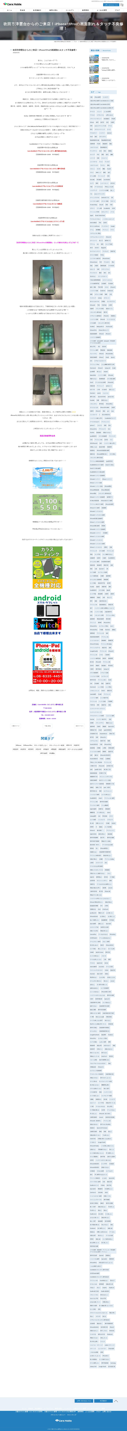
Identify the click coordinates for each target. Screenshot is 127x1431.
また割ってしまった (95, 1356)
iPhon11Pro (93, 1038)
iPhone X (92, 830)
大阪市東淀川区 (110, 1074)
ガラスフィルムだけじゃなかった (98, 1313)
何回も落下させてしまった (105, 1263)
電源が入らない (94, 1338)
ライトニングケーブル (96, 1200)
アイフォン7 (107, 694)
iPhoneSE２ (106, 1356)
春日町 (109, 583)
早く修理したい (110, 1153)
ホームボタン (93, 1031)
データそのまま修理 (100, 382)
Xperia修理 (93, 924)
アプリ (112, 230)
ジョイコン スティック (96, 1345)
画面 (105, 425)
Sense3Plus (93, 934)
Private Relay (93, 205)
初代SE (106, 877)
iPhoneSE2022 (109, 945)
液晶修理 (99, 565)
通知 (108, 165)
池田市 (92, 411)
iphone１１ (109, 386)
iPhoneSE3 (101, 766)
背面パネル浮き (94, 931)
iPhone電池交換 (105, 490)
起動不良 (108, 683)
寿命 (109, 1063)
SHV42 (106, 963)
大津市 (110, 305)
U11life (106, 906)
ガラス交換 (101, 590)
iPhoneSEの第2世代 (105, 755)
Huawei (106, 372)
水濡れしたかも (111, 977)
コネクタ (99, 425)
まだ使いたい (109, 913)
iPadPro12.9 (93, 1214)
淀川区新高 (108, 1221)
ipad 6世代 (107, 787)
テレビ (101, 162)
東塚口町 (110, 605)
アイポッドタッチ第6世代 (96, 1074)
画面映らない (93, 852)
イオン (109, 873)
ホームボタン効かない (96, 981)
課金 (91, 266)
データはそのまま (103, 934)
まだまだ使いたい (94, 1217)
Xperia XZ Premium (102, 1128)
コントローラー (102, 1349)
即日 (91, 129)
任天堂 (103, 1110)
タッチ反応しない (94, 1096)
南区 (96, 137)
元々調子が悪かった (102, 985)
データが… (112, 1232)
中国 (111, 205)
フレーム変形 (93, 1060)
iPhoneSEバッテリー (95, 533)
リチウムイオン (94, 741)
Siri (98, 244)
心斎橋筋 (108, 759)
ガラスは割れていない (96, 1088)
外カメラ (109, 597)
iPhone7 (101, 357)
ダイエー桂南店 (94, 255)
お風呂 (92, 863)
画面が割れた (108, 902)
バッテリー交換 (94, 319)
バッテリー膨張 (102, 375)
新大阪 (105, 1099)
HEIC (105, 273)
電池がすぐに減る (106, 841)
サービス (92, 111)
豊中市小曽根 (109, 1203)
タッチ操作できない (104, 1359)
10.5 (109, 429)
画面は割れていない (95, 1135)
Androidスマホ (105, 197)
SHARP (92, 952)
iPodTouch (105, 909)
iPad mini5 (93, 687)
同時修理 (107, 809)
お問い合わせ (109, 115)
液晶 (104, 411)
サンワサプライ (111, 301)
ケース (109, 129)
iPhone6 (101, 354)
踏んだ (110, 1131)
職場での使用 (93, 1306)
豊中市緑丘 (99, 669)
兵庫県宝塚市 (93, 1131)
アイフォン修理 (94, 350)
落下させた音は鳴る (105, 1124)
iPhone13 (113, 287)
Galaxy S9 (106, 669)
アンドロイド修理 (94, 805)
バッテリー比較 (94, 291)
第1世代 (111, 1056)
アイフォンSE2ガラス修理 (96, 504)
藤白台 (96, 755)
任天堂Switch (93, 938)
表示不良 (109, 1185)
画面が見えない (102, 1207)
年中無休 (111, 920)
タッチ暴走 (93, 583)
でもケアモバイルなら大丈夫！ (98, 1063)
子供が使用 (111, 1349)
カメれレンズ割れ (102, 1038)
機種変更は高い (105, 1085)
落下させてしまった (105, 1078)
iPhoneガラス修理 (94, 508)
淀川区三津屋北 (94, 1203)
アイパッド (93, 623)
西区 (91, 569)
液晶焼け (92, 1128)
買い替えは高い (94, 1341)
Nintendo (111, 1331)
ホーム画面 (93, 176)
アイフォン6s (105, 637)
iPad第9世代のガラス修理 (96, 465)
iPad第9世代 (93, 798)
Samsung (113, 1363)
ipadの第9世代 (107, 730)
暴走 (112, 1225)
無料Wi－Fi (107, 240)
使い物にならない (94, 1085)
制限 (106, 294)
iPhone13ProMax (94, 1146)
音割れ (106, 974)
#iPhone (18, 745)
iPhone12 (98, 411)
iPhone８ (108, 334)
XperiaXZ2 (104, 1259)
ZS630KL (100, 1192)
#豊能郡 (54, 749)
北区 (110, 719)
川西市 (92, 669)
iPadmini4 (110, 1334)
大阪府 (96, 266)
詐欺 (108, 176)
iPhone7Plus (108, 744)
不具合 (102, 255)
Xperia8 (101, 1255)
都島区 (114, 630)
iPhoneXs (106, 316)
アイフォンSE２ (102, 680)
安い (97, 848)
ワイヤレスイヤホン (95, 219)
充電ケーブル (107, 1196)
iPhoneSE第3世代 (94, 1167)
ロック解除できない (108, 554)
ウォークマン (93, 354)
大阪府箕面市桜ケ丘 (104, 1031)
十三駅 (92, 1106)
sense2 (112, 981)
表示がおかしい (104, 1295)
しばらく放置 (102, 1042)
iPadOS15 (102, 291)
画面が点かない (109, 1049)
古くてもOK (111, 949)
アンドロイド (93, 273)
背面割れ (108, 1255)
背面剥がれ (93, 909)
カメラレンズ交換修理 (96, 1071)
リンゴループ (93, 415)
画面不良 (104, 705)
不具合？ (92, 1288)
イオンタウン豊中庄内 (103, 323)
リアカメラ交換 (104, 673)
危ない (92, 1316)
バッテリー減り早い (102, 719)
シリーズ (92, 158)
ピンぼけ (104, 1178)
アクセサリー (93, 133)
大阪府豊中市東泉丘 (104, 1028)
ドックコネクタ (111, 319)
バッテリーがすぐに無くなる (103, 1160)
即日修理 (99, 180)
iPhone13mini (93, 262)
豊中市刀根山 (93, 1028)
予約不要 (100, 287)
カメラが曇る (93, 1042)
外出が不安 (103, 1298)
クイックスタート (102, 276)
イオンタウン (93, 404)
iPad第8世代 (111, 558)
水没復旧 (92, 1171)
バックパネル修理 (94, 1259)
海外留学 (92, 1049)
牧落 (109, 741)
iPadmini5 (92, 1228)
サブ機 (92, 1017)
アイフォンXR (106, 662)
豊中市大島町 (110, 995)
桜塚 (105, 1131)
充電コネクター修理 (95, 1013)
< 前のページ (15, 726)
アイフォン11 (93, 551)
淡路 (112, 565)
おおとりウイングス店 (100, 126)
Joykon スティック (109, 1345)
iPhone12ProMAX (104, 407)
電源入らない (109, 723)
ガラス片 (98, 1316)
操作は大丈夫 (101, 1334)
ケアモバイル (100, 115)
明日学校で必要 (94, 1246)
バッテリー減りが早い (109, 443)
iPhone (92, 122)
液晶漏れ (104, 666)
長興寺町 (111, 1259)
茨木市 (92, 666)
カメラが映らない (106, 795)
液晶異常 (103, 1035)
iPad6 (107, 357)
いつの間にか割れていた (107, 1146)
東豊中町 (104, 587)
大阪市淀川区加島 (109, 1117)
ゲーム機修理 (105, 805)
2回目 (101, 1352)
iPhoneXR (98, 662)
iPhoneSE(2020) (94, 1327)
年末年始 (104, 305)
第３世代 (101, 1214)
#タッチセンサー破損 (57, 745)
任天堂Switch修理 (94, 1273)
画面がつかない (107, 432)
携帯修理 (101, 1284)
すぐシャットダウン (102, 881)
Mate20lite (93, 375)
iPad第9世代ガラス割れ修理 (97, 472)
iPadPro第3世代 (105, 1291)
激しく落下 (93, 1221)
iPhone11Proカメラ (104, 330)
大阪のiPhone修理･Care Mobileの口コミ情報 (101, 101)
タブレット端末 (99, 294)
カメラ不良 (101, 1103)
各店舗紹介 (106, 119)
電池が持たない (104, 931)
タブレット (107, 298)
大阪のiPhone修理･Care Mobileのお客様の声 (101, 108)
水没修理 (104, 283)
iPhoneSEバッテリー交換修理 (97, 529)
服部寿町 (108, 576)
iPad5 (109, 680)
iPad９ (100, 798)
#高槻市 (46, 749)
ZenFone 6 (93, 1192)
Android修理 (93, 967)
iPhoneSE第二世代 (106, 992)
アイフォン (105, 230)
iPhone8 (102, 319)
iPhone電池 (93, 493)
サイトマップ (71, 1415)
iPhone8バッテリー (95, 479)
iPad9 (100, 730)
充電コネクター (100, 823)
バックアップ (93, 190)
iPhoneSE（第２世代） (105, 1114)
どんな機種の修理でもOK (107, 364)
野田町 (103, 526)
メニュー (99, 111)
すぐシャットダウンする (106, 777)
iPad (91, 137)
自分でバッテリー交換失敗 (97, 784)
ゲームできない (111, 1110)
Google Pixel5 (102, 1366)
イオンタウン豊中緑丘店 (104, 493)
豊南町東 (110, 640)
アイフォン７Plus (94, 364)
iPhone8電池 (108, 486)
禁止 (113, 262)
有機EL (92, 1099)
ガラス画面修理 (94, 673)
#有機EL (52, 753)
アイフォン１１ (110, 830)
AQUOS (92, 877)
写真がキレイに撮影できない (97, 873)
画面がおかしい (94, 1331)
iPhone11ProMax (94, 644)
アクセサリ (107, 262)
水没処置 (111, 1164)
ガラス (111, 816)
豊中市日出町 (93, 1255)
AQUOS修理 (93, 809)
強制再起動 (103, 266)
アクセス (92, 115)
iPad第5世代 (93, 590)
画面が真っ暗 (109, 1284)
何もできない (105, 1225)
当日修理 (92, 1323)
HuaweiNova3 (103, 734)
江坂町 (104, 558)
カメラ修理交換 (94, 576)
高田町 (104, 752)
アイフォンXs (93, 605)
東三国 (101, 891)
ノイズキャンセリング (108, 219)
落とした (111, 1149)
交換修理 (92, 558)
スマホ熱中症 (93, 1092)
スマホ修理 (93, 323)
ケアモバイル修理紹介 (96, 316)
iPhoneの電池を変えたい (96, 902)
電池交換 (102, 350)
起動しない (101, 924)
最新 (91, 294)
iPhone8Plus (109, 404)
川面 (101, 744)
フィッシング (101, 176)
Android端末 (93, 223)
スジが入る (93, 1334)
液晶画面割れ (102, 605)
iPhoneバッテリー (107, 479)
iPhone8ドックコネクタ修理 (97, 544)
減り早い (102, 838)
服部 (109, 959)
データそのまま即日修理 (96, 866)
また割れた (103, 916)
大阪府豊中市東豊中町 (105, 852)
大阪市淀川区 (93, 891)
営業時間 (92, 144)
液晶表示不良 (101, 583)
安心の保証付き (106, 415)
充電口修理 (111, 748)
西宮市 (104, 658)
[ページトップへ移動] (116, 1401)
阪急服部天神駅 (94, 906)
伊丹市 (92, 1160)
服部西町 (92, 619)
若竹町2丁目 (110, 766)
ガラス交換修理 (103, 436)
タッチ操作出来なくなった (97, 1153)
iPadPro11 (111, 1288)
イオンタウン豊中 (99, 615)
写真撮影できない (102, 1149)
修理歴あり (99, 877)
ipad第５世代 (98, 769)
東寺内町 (108, 619)
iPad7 (91, 382)
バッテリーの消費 (103, 190)
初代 (101, 443)
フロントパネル (94, 1295)
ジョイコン (106, 393)
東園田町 (92, 597)
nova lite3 (101, 967)
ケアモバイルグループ (100, 361)
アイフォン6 (93, 701)
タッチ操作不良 (104, 698)
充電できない (104, 400)
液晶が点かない (94, 1124)
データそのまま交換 (107, 845)
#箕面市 (15, 749)
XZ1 (91, 361)
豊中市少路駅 (110, 838)
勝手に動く (93, 397)
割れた (100, 1210)
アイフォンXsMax (109, 859)
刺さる (104, 1316)
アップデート (93, 151)
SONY (91, 999)
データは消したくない (96, 959)
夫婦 (98, 269)
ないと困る (93, 1309)
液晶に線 (98, 1239)
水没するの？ (107, 1045)
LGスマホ (92, 389)
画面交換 (92, 386)
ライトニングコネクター (96, 970)
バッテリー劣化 (99, 612)
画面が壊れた (93, 859)
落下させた (104, 1053)
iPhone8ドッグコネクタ (96, 511)
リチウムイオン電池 (95, 233)
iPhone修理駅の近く (102, 454)
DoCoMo (92, 180)
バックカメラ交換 (94, 676)
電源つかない (93, 379)
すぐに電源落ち (94, 1157)
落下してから (103, 1331)
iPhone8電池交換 (94, 490)
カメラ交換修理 (105, 988)
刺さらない (108, 1020)
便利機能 (98, 230)
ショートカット (104, 183)
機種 (112, 154)
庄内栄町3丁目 (94, 734)
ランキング (93, 298)
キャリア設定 (109, 244)
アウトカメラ (102, 429)
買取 (103, 154)
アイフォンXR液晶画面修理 (97, 461)
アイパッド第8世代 (95, 1178)
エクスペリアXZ (94, 927)
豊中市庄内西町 (104, 802)
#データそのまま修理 (75, 749)
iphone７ (92, 425)
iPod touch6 (109, 326)
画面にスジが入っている (96, 870)
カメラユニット (108, 791)
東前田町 (110, 658)
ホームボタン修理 (94, 562)
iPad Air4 (92, 393)
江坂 (104, 1182)
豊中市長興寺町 (109, 1323)
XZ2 (106, 863)
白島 (91, 612)
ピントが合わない (94, 992)
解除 (104, 172)
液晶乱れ (92, 1232)
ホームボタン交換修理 (96, 579)
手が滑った (111, 1207)
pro (108, 411)
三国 (105, 959)
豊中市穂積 (106, 1200)
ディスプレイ (105, 226)
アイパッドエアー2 (95, 648)
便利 (102, 244)
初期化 (110, 151)
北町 (97, 737)
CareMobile (107, 208)
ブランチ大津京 (100, 309)
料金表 (113, 119)
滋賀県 (92, 309)
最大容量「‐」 (100, 830)
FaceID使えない (104, 1280)
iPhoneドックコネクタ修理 (97, 536)
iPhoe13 (112, 1327)
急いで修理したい (94, 920)
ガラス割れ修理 (111, 379)
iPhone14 (108, 237)
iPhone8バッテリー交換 (96, 486)
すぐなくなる (93, 1284)
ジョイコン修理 (110, 716)
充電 (98, 400)
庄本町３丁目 (102, 773)
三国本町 (107, 655)
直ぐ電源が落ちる (94, 1225)
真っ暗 (92, 823)
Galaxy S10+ (93, 1366)
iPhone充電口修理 (94, 526)
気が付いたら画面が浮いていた (98, 1024)
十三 (111, 440)
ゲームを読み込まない (105, 938)
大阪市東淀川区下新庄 (108, 1013)
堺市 (91, 126)
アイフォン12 (100, 633)
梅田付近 (92, 454)
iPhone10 (110, 651)
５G (91, 194)
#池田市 (76, 745)
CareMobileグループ (110, 418)
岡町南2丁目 (93, 730)
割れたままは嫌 (100, 1017)
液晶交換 (92, 565)
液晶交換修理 (93, 357)
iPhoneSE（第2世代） (95, 1121)
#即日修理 (43, 753)
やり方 (98, 169)
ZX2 (91, 683)
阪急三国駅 (93, 1010)
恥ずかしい (101, 1235)
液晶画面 (110, 834)
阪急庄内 (113, 970)
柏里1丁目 (102, 741)
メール (112, 212)
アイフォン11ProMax (106, 644)
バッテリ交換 (102, 701)
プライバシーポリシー (96, 119)
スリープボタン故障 (95, 1182)
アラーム (92, 244)
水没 (100, 151)
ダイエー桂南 (105, 201)
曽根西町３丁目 (110, 784)
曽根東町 (104, 640)
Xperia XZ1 (111, 726)
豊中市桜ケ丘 (93, 791)
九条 (96, 569)
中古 (98, 154)
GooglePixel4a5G (94, 1035)
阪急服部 (100, 1221)
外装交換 (110, 1024)
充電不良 (101, 809)
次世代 (105, 223)
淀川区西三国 (111, 1366)
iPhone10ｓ (103, 737)
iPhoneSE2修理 (109, 504)
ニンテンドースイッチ (96, 712)
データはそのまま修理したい (104, 884)
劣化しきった (103, 1338)
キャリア (92, 154)
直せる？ (112, 1280)
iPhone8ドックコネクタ (96, 540)
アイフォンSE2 (98, 440)
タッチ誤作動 (108, 827)
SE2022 (113, 823)
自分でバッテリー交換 (105, 780)
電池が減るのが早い (95, 888)
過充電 (104, 888)
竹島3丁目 (111, 734)
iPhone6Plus (93, 1263)
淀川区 (106, 440)
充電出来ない (106, 1302)
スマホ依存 (111, 266)
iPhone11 (100, 368)
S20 (99, 816)
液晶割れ (92, 450)
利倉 (102, 683)
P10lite (103, 1185)
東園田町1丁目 (93, 777)
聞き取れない (93, 977)
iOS (112, 197)
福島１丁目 (99, 787)
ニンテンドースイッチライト (97, 709)
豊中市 (105, 312)
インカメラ (112, 1099)
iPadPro (105, 1288)
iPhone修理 (98, 97)
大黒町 (102, 576)
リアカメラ (110, 820)
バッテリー (102, 133)
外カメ (98, 1288)
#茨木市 (38, 749)
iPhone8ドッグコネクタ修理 (97, 515)
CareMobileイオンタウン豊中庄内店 (99, 1270)
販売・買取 (93, 287)
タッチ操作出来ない (108, 1239)
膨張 (110, 881)
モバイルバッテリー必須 (105, 1081)
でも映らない (106, 1135)
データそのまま (99, 187)
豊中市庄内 (93, 680)
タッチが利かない (94, 956)
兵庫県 (106, 594)
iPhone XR (107, 891)
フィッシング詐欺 (94, 212)
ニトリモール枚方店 (95, 258)
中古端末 (110, 283)
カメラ (92, 183)
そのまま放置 (100, 1171)
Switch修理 (93, 694)
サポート (113, 201)
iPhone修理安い (104, 848)
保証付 (102, 945)
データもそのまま (100, 1106)
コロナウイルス (94, 147)
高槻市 (97, 666)
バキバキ (104, 956)
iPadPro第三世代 (94, 1291)
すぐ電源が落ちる (94, 1110)
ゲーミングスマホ (94, 197)
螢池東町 (100, 594)
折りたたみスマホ (94, 301)
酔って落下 (93, 1207)
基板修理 (105, 144)
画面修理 (109, 447)
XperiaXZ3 (93, 1189)
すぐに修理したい (94, 1363)
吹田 (91, 769)
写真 (91, 187)
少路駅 (101, 859)
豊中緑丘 (101, 404)
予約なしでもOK (109, 187)
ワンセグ (107, 162)
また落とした (111, 916)
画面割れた (98, 1099)
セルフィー (93, 1103)
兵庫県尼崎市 (93, 1117)
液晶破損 (98, 432)
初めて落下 (100, 974)
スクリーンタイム (107, 280)
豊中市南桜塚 (105, 1363)
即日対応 (110, 666)
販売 (107, 154)
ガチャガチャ (102, 137)
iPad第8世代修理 (106, 562)
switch (99, 393)
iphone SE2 (111, 397)
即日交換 (105, 816)
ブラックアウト (100, 723)
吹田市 (98, 558)
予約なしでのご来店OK (96, 762)
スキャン (92, 169)
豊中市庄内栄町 (102, 1010)
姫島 (110, 648)
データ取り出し (101, 812)
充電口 (105, 547)
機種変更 (92, 812)
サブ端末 (112, 877)
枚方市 (102, 122)
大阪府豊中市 (108, 612)
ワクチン (102, 165)
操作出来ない (102, 834)
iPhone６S (101, 1067)
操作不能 (102, 1157)
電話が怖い (112, 1313)
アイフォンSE (107, 1121)
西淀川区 (104, 648)
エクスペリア (99, 863)
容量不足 (113, 251)
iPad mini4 (93, 368)
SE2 (99, 346)
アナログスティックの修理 (97, 716)
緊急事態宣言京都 (106, 140)
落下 (91, 608)
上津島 (104, 748)
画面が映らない (107, 855)
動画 (97, 183)
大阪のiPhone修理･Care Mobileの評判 (100, 104)
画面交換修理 (93, 780)
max (112, 411)
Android (109, 133)
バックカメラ (101, 820)
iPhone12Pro (93, 429)
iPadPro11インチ (94, 1185)
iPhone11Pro (93, 330)
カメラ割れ (93, 949)
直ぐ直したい (105, 1243)
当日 (107, 122)
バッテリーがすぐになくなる (97, 995)
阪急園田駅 (104, 920)
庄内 (91, 440)
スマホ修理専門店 (94, 283)
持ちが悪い (110, 1106)
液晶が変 (99, 1045)
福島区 (92, 787)
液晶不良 (110, 752)
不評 (100, 262)
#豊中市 (69, 745)
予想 (98, 305)
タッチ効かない (107, 1002)
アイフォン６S (94, 1280)
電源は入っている (94, 1056)
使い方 (101, 240)
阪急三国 (109, 1182)
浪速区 (98, 597)
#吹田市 (23, 749)
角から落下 (106, 1088)
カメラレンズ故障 (102, 572)
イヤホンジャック (94, 691)
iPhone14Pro (93, 626)
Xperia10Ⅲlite (102, 397)
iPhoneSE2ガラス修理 (106, 501)
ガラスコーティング (100, 129)
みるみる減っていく (95, 1302)
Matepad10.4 (100, 326)
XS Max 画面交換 (94, 501)
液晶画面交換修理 (94, 637)
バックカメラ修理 (94, 795)
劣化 (99, 1309)
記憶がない (93, 1149)
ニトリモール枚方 (94, 201)
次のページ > (79, 726)
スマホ (101, 655)
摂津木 (92, 1239)
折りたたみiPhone (94, 226)
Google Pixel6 (101, 1142)
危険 (100, 1092)
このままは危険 (94, 1352)
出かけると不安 (94, 1298)
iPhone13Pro (107, 623)
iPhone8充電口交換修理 (96, 518)
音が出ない (93, 276)
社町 (91, 755)
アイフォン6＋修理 (109, 798)
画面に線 (110, 1228)
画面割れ (113, 316)
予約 (100, 223)
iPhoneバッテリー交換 (96, 483)
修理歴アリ (110, 497)
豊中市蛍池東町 (94, 838)
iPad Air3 (92, 974)
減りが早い (93, 346)
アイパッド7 (112, 436)
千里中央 (92, 705)
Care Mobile (107, 180)
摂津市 (92, 827)
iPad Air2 (107, 630)
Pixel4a (92, 432)
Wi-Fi (91, 248)
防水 (105, 151)
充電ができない (105, 1167)
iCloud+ (101, 205)
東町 (110, 587)
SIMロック (98, 172)
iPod (99, 909)
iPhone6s (110, 375)
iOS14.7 (97, 248)
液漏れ (101, 827)
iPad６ (103, 691)
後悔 (109, 1042)
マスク (92, 172)
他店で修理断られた (104, 1060)
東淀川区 (106, 565)
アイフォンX (103, 651)
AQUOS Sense (99, 952)
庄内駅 (108, 823)
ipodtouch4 (93, 913)
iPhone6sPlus (93, 630)
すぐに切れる (93, 1081)
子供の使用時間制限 (95, 280)
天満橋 (98, 748)
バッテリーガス (108, 1092)
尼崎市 (112, 594)
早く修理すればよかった (101, 1174)
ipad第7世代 (109, 461)
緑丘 (91, 615)
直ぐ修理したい (102, 1228)
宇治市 (98, 144)
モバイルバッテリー (95, 251)
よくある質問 (107, 111)
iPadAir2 (92, 326)
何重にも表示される (102, 1232)
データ (110, 126)
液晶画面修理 (93, 334)
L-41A (98, 389)
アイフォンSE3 (94, 802)
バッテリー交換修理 (95, 337)
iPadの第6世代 (94, 759)
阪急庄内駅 (102, 447)
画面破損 (107, 870)
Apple (91, 215)
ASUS (106, 1192)
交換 (111, 547)
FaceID (109, 169)
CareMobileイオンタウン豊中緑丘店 (99, 1277)
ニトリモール (93, 162)
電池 (91, 554)
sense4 (110, 888)
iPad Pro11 (104, 1056)
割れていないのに (94, 1053)
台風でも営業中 (111, 1157)
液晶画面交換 (93, 773)
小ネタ (106, 287)
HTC (101, 906)
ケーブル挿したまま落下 (96, 1020)
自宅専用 (92, 881)
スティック (93, 1349)
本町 (98, 705)
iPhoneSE (92, 305)
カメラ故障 (93, 572)
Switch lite (93, 1139)
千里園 (101, 630)
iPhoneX (101, 334)
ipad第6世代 (93, 436)
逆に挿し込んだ (94, 945)
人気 (110, 294)
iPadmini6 (110, 291)
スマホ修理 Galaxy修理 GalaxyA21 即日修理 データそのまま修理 (103, 342)
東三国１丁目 (107, 769)
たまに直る (102, 977)
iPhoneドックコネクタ (96, 547)
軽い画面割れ (93, 1359)
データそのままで (94, 422)
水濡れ (106, 970)
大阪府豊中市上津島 (95, 1002)
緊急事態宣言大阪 (94, 140)
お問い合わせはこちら (111, 5)
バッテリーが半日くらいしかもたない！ (100, 898)
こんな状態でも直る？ (96, 1266)
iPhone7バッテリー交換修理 (97, 497)
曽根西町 (106, 579)
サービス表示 (109, 967)
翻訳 (100, 273)
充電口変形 (109, 1017)
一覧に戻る (47, 726)
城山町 (108, 590)
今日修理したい (109, 1189)
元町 (104, 597)
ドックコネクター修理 (96, 1196)
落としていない (102, 949)
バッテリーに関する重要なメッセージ (104, 608)
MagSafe (103, 248)
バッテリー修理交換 (95, 658)
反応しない (112, 389)
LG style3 (104, 389)
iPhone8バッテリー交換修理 (97, 475)
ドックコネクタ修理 (95, 752)
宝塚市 (98, 726)
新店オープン (109, 309)
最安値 (92, 848)
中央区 (101, 759)
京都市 (112, 122)
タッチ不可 (104, 1164)
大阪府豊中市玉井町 (104, 1006)
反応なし (92, 985)
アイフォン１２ (105, 422)
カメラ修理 (93, 820)
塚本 (107, 633)
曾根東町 (104, 508)
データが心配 (109, 1235)
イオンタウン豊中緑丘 (96, 312)
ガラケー (92, 208)
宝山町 (100, 694)
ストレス (102, 1341)
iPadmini (110, 1035)
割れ (109, 425)
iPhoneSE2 (110, 382)
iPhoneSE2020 (94, 916)
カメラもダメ (109, 1171)
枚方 (109, 172)
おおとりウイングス (99, 194)
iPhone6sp (112, 934)
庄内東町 (105, 533)
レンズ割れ (108, 687)
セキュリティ (105, 212)
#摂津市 (31, 749)
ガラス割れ (112, 454)
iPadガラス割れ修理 (95, 468)
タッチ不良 (97, 554)
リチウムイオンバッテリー (97, 237)
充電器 (103, 301)
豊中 (91, 601)
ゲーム (92, 230)
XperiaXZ (108, 924)
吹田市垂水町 (98, 999)
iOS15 (113, 208)
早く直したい (93, 1114)
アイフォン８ (107, 762)
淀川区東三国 (104, 1327)
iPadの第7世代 (94, 744)
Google (113, 226)
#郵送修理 (62, 749)
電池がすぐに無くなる (96, 895)
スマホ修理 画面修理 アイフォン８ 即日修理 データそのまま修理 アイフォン (103, 1251)
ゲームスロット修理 (95, 942)
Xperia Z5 (107, 999)
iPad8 (113, 368)
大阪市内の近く (103, 601)
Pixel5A (92, 587)
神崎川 (102, 1203)
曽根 (100, 1131)
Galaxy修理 (93, 816)
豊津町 (100, 623)
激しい (112, 190)
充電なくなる (93, 447)
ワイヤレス (105, 251)
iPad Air (92, 719)
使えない (106, 981)
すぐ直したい (108, 1214)
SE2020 (104, 346)
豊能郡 (104, 726)
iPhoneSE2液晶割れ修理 (103, 450)
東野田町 (92, 633)
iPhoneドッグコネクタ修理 (97, 522)
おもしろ (92, 269)
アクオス (92, 963)
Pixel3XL (92, 400)
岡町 (100, 791)
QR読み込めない (94, 988)
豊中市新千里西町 (94, 841)
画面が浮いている (110, 1103)
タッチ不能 (93, 594)
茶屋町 (92, 723)
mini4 (108, 812)
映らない (99, 372)
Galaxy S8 (107, 368)
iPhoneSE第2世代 (94, 1164)
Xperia (112, 357)
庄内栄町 (96, 683)
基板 (110, 144)
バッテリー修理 (94, 698)
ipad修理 (92, 372)
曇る (91, 1174)
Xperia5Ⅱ (101, 569)
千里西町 (110, 701)
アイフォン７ (100, 386)
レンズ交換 (101, 687)
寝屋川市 (109, 691)
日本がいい (100, 1049)
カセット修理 (106, 942)
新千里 (92, 737)
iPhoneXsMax (109, 354)
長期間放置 (102, 379)
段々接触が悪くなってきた (106, 1306)
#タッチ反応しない (41, 745)
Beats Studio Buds (100, 215)
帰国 (114, 1045)
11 (96, 827)
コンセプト (106, 97)
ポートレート (93, 240)
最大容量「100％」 (95, 845)
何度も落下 (93, 1235)
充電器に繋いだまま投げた (104, 1139)
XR (107, 569)
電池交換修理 (100, 619)
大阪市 (113, 407)
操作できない (93, 1006)
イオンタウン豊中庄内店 (96, 458)
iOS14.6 (113, 183)
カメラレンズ (105, 676)
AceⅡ (112, 626)
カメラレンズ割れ (103, 626)
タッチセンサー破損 (107, 1096)
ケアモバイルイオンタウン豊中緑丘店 (99, 1320)
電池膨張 (100, 1189)
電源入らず (101, 913)
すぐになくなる (94, 407)
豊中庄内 (108, 952)
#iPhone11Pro (27, 745)
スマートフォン (105, 269)
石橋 (109, 705)
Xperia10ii (111, 1178)
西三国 (92, 662)
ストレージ (104, 158)
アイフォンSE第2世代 (95, 855)
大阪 (91, 97)
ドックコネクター (94, 640)
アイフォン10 (93, 655)
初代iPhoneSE (93, 443)
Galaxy (100, 298)
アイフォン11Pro (110, 615)
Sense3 (101, 1117)
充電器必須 (93, 1067)
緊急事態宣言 (103, 147)
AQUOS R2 (99, 963)
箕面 (96, 601)
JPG (109, 273)
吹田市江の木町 (105, 927)
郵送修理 (92, 1045)
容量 (98, 158)
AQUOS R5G (93, 834)
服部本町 (92, 726)
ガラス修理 (102, 551)
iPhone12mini (106, 258)
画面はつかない (94, 1078)
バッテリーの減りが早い (96, 418)
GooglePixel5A (94, 651)
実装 (107, 205)
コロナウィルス (94, 165)
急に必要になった (94, 1243)
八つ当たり (93, 1142)
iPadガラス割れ (110, 465)
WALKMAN (109, 350)
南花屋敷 (92, 748)
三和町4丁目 (93, 766)
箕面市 (98, 587)
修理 (97, 122)
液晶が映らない (105, 1217)
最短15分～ (100, 1323)
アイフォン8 (110, 551)
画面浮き (92, 884)
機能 (104, 169)
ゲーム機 (99, 208)
